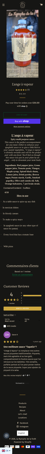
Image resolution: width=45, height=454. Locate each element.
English (21, 433)
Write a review (22, 308)
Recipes (22, 407)
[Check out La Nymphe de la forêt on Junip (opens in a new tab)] (26, 383)
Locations (22, 417)
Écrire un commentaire (22, 274)
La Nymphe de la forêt (26, 439)
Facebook (23, 423)
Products (22, 403)
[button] (22, 89)
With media (11, 326)
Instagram (23, 426)
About (22, 410)
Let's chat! (22, 414)
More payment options (22, 127)
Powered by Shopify (22, 442)
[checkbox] (13, 326)
